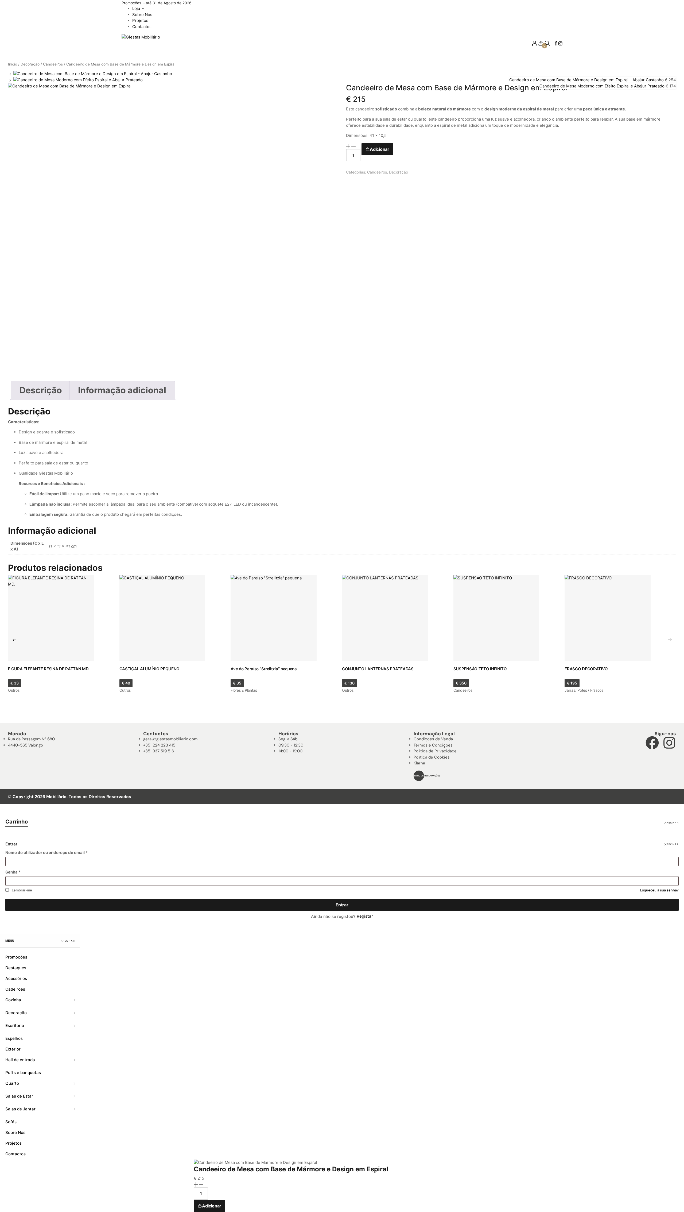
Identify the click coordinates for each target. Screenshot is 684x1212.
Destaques (15, 967)
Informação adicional (122, 390)
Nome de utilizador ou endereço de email (46, 852)
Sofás (11, 1121)
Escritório (14, 1025)
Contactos (141, 26)
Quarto (12, 1083)
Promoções (16, 957)
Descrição (41, 390)
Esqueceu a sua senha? (659, 890)
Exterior (13, 1049)
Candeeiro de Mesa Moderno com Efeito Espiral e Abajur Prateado (602, 86)
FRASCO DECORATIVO (586, 668)
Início (12, 64)
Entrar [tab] (11, 844)
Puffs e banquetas (23, 1072)
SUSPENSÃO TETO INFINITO (480, 668)
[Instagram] (669, 742)
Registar (365, 916)
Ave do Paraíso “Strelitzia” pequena (264, 668)
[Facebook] (652, 742)
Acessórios (16, 978)
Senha (13, 872)
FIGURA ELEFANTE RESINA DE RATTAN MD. (48, 668)
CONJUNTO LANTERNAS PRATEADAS (378, 668)
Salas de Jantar (20, 1108)
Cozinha (13, 999)
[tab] (41, 390)
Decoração (30, 64)
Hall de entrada (20, 1059)
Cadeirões (15, 989)
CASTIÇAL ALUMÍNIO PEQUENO (149, 668)
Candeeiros (53, 64)
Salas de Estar (19, 1096)
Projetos (140, 20)
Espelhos (14, 1038)
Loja (136, 8)
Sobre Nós (142, 14)
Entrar (342, 904)
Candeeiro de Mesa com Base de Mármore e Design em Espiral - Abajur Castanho (587, 79)
